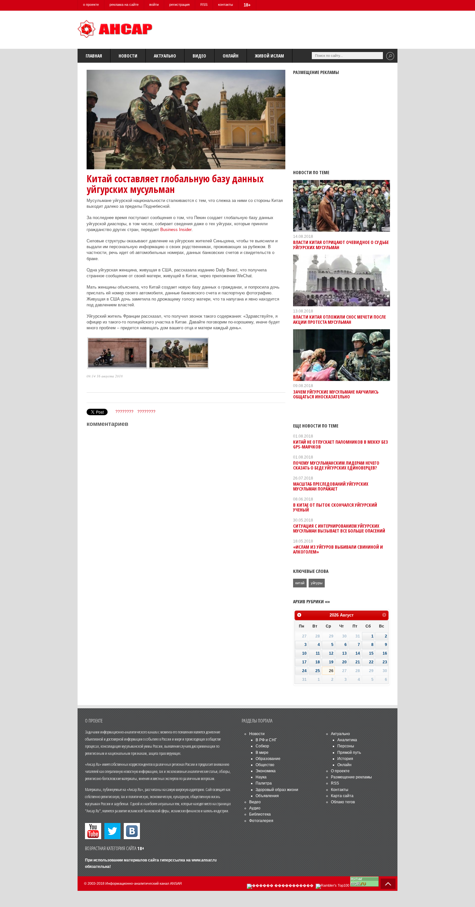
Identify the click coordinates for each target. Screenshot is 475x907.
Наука (261, 777)
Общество (265, 765)
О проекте (340, 771)
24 (304, 671)
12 (331, 653)
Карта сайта (342, 796)
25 (317, 671)
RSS (203, 4)
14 (357, 653)
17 (304, 662)
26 (331, 671)
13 (344, 653)
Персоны (345, 746)
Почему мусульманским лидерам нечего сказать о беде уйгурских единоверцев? (336, 465)
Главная (94, 56)
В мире (262, 752)
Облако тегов (343, 802)
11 (318, 653)
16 (385, 653)
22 (371, 662)
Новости (128, 56)
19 (331, 662)
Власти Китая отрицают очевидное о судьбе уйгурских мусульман (341, 244)
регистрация (179, 4)
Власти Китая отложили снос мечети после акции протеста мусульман (339, 319)
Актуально (165, 56)
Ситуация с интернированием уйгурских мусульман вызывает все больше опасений (339, 528)
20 (344, 662)
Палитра (264, 783)
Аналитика (347, 740)
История (345, 758)
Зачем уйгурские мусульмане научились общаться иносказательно (335, 394)
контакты (225, 4)
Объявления (267, 796)
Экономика (266, 771)
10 (304, 653)
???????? (124, 411)
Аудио (254, 808)
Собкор (262, 746)
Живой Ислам (269, 56)
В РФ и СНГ (266, 740)
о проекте (91, 4)
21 (357, 662)
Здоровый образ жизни (277, 789)
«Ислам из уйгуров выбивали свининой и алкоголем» (338, 549)
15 (371, 653)
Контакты (339, 789)
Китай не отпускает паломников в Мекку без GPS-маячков (340, 444)
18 (317, 662)
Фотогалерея (261, 820)
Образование (268, 758)
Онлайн (230, 56)
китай (299, 583)
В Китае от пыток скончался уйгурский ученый (335, 507)
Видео (199, 56)
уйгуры (316, 583)
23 (385, 662)
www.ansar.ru (204, 860)
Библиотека (260, 814)
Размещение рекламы (351, 777)
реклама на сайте (124, 4)
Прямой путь (349, 752)
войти (154, 4)
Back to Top (388, 884)
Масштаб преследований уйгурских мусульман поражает (330, 486)
